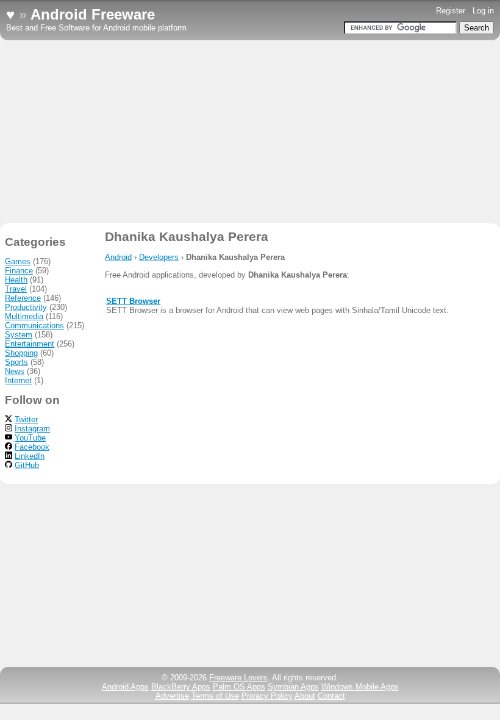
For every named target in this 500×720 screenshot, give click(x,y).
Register (450, 10)
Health (16, 279)
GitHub (27, 465)
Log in (483, 10)
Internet (18, 380)
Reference (23, 298)
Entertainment (29, 343)
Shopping (21, 353)
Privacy (267, 695)
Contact (331, 695)
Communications (34, 325)
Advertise (172, 695)
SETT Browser (133, 301)
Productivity (26, 307)
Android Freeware (92, 14)
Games (17, 261)
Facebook (32, 447)
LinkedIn (30, 456)
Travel (16, 288)
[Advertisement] (250, 131)
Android (118, 257)
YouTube (30, 437)
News (14, 371)
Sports (16, 362)
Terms (215, 695)
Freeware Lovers (238, 677)
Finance (19, 270)
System (18, 334)
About (305, 695)
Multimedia (24, 316)
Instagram (32, 428)
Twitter (26, 419)
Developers (159, 257)
